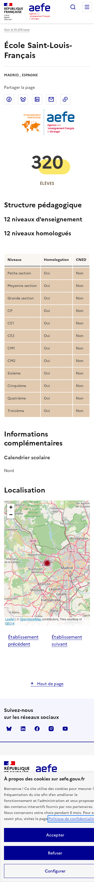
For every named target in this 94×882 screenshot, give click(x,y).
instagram (51, 729)
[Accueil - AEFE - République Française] (39, 11)
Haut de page (49, 684)
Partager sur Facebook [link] (9, 99)
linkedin (23, 729)
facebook (37, 729)
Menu (87, 7)
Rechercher (73, 7)
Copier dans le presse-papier (65, 99)
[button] (47, 563)
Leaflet (10, 619)
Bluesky (9, 729)
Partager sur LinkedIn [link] (37, 99)
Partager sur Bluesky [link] (23, 99)
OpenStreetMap (30, 619)
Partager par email (51, 99)
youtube (65, 729)
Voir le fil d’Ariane (17, 30)
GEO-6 (10, 623)
